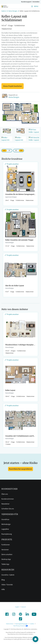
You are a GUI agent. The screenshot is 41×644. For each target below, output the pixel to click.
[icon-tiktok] (20, 619)
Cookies (32, 623)
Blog (3, 580)
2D (16, 150)
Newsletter (5, 504)
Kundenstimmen (7, 499)
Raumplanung (6, 534)
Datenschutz (9, 623)
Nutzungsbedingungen (21, 623)
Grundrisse (5, 519)
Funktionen (5, 545)
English (17, 607)
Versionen (5, 550)
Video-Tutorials (7, 585)
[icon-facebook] (7, 614)
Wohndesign (6, 524)
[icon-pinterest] (20, 614)
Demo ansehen (6, 554)
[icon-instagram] (13, 614)
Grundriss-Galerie (7, 575)
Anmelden (36, 2)
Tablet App (5, 564)
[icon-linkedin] (27, 614)
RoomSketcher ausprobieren (20, 469)
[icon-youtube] (34, 614)
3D (21, 150)
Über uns (4, 494)
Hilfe (3, 589)
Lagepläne (5, 529)
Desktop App (6, 559)
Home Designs (12, 11)
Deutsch (23, 607)
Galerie (3, 11)
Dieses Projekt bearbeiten (12, 86)
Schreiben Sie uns (7, 509)
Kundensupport (26, 2)
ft (9, 150)
